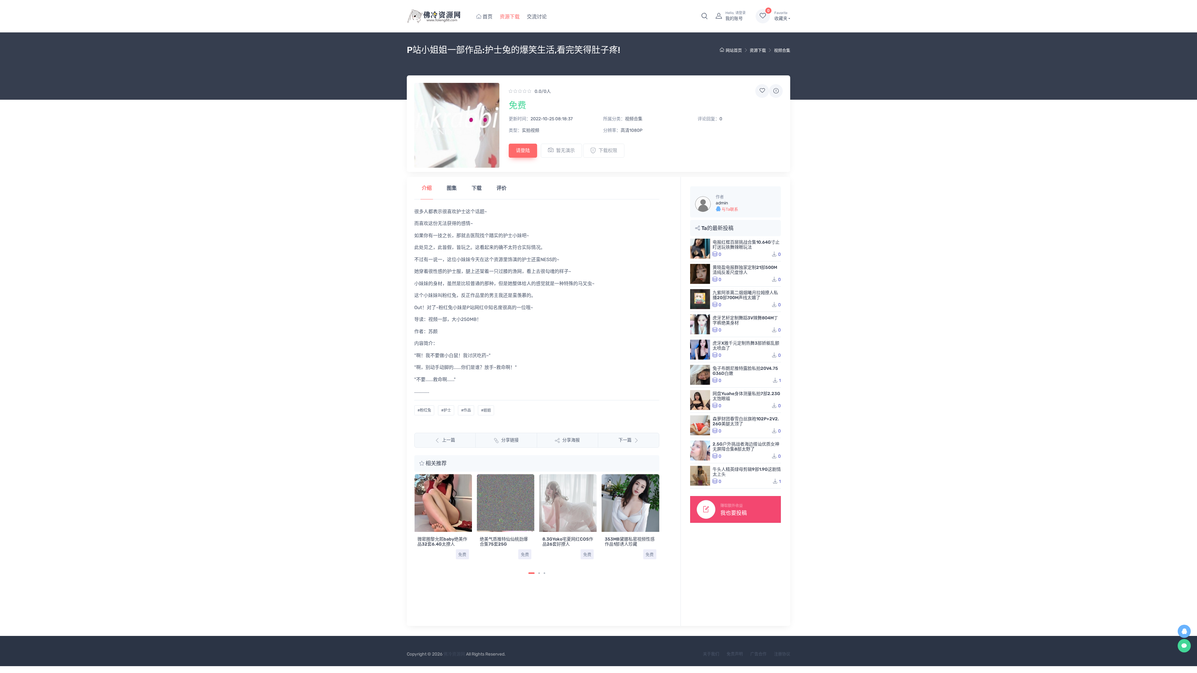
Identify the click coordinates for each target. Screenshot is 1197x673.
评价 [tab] (502, 188)
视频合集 (782, 50)
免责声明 (735, 654)
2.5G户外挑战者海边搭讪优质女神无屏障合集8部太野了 (746, 447)
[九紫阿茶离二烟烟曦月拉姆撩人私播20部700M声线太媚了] (700, 299)
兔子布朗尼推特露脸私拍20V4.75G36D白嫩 (745, 371)
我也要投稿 (733, 513)
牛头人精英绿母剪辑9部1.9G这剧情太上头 (747, 472)
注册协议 (782, 654)
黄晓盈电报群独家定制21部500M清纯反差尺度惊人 (745, 270)
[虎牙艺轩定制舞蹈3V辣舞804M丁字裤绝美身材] (700, 324)
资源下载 (510, 17)
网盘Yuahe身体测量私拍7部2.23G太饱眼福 (746, 396)
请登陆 (523, 150)
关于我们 (711, 654)
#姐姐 (486, 410)
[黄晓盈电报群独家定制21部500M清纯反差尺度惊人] (700, 274)
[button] (704, 16)
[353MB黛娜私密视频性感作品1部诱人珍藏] (630, 503)
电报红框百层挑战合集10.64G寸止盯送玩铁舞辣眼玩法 (746, 245)
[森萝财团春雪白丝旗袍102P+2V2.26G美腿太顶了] (700, 425)
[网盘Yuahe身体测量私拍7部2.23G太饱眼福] (700, 400)
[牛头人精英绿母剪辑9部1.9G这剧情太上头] (700, 476)
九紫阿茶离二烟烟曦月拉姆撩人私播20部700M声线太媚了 (745, 295)
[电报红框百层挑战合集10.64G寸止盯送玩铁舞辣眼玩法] (700, 249)
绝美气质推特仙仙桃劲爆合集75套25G (504, 542)
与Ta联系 (729, 209)
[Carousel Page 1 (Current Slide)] (531, 573)
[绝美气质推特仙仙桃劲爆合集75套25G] (505, 503)
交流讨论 (537, 17)
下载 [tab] (477, 188)
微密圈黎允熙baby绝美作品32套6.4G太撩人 (442, 542)
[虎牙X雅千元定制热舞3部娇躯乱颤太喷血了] (700, 350)
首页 (487, 17)
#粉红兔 (424, 410)
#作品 (466, 410)
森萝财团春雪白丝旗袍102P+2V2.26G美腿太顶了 (746, 421)
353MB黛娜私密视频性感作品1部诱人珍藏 (630, 542)
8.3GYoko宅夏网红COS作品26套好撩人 (567, 542)
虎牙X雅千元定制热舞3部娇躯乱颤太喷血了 (746, 346)
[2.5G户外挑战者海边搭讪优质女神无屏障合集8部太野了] (700, 451)
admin (722, 203)
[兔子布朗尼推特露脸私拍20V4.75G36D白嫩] (700, 375)
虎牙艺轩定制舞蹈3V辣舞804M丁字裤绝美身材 (745, 320)
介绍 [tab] (427, 188)
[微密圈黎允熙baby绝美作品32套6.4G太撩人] (443, 503)
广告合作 (758, 654)
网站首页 (734, 50)
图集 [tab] (452, 188)
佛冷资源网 (454, 654)
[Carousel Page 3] (544, 573)
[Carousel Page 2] (539, 573)
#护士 (446, 410)
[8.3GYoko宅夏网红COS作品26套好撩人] (568, 503)
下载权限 (607, 150)
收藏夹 (780, 16)
